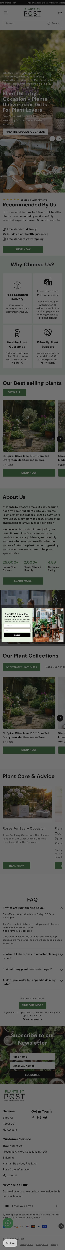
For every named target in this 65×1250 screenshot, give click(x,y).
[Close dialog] (62, 610)
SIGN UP (17, 635)
